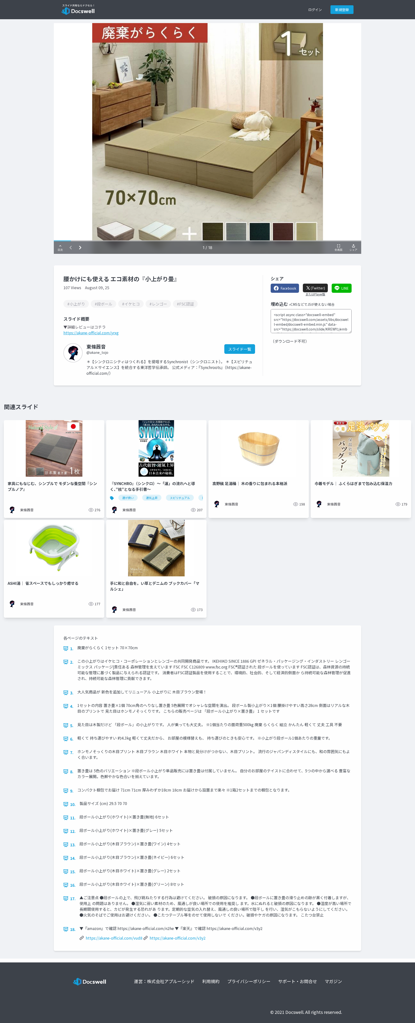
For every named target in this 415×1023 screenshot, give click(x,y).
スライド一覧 (239, 349)
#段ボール (103, 304)
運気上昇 (152, 498)
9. (71, 791)
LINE (345, 288)
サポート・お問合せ (297, 981)
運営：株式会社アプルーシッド (164, 981)
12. (73, 831)
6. (71, 739)
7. (71, 752)
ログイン (315, 9)
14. (73, 858)
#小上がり (76, 304)
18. (73, 929)
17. (73, 898)
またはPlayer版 (315, 294)
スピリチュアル (180, 498)
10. (73, 804)
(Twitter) (318, 288)
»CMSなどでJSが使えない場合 (312, 304)
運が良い (128, 498)
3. (71, 693)
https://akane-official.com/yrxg (91, 333)
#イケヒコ (131, 304)
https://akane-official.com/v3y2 (178, 938)
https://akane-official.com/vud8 (114, 938)
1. (71, 648)
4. (71, 706)
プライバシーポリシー (248, 981)
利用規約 (211, 981)
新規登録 (342, 9)
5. (71, 725)
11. (73, 818)
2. (71, 662)
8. (71, 771)
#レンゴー (158, 304)
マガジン (333, 981)
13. (73, 845)
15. (73, 871)
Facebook (288, 288)
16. (73, 885)
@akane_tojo (97, 352)
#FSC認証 (185, 304)
